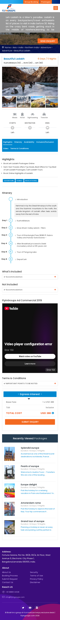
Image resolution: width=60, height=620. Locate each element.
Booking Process (10, 575)
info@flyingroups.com (15, 597)
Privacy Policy (36, 579)
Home (8, 47)
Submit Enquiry (30, 421)
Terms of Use (36, 575)
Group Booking (31, 2)
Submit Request (10, 579)
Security (34, 572)
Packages (46, 2)
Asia (15, 47)
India (21, 47)
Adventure (46, 47)
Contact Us (7, 582)
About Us (6, 572)
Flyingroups (11, 8)
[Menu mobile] (55, 8)
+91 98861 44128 (12, 592)
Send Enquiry (47, 41)
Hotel (22, 117)
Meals (14, 117)
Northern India (32, 47)
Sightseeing (32, 117)
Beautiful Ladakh (22, 50)
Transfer (44, 117)
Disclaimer (35, 582)
